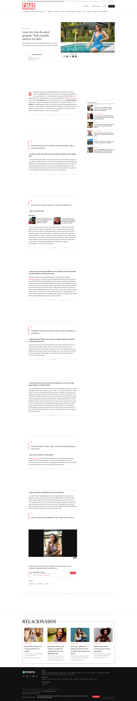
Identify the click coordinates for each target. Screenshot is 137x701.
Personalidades (70, 11)
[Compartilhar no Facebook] (67, 56)
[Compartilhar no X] (70, 56)
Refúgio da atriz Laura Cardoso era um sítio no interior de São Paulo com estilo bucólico (46, 1)
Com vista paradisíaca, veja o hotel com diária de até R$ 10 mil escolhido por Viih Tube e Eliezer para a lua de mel (104, 151)
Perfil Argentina (84, 679)
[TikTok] (36, 676)
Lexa (47, 583)
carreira (40, 583)
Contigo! (79, 672)
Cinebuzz (73, 672)
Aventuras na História (53, 672)
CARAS (68, 672)
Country (94, 11)
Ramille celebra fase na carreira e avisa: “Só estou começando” (102, 648)
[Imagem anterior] (30, 543)
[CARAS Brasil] (28, 6)
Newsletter (96, 6)
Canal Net (44, 679)
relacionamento (33, 279)
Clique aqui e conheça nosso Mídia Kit (31, 692)
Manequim (107, 672)
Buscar (86, 6)
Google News (40, 575)
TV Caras (62, 11)
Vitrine (89, 11)
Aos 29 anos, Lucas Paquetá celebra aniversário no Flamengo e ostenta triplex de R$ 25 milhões (103, 109)
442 (95, 679)
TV (45, 11)
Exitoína (59, 679)
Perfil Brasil (50, 674)
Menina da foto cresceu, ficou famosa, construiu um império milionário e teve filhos (104, 134)
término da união (71, 98)
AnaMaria (44, 672)
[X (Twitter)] (30, 676)
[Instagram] (23, 676)
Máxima (44, 674)
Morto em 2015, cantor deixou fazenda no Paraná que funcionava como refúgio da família (82, 1)
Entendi (96, 696)
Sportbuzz (60, 674)
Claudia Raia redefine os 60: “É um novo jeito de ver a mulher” (33, 648)
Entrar (105, 6)
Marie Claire (65, 679)
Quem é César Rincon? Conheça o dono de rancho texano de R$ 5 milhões (104, 142)
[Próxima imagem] (74, 543)
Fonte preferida (46, 575)
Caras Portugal (102, 11)
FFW (83, 672)
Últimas (56, 11)
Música (42, 11)
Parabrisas (76, 679)
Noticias (71, 679)
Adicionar (73, 572)
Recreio (55, 674)
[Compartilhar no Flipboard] (73, 56)
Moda (36, 11)
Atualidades (26, 11)
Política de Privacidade (28, 697)
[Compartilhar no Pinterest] (76, 56)
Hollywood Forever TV (91, 672)
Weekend (91, 679)
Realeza (50, 11)
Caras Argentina (52, 679)
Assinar (112, 6)
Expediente (44, 684)
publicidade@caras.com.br (49, 691)
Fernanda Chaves (37, 54)
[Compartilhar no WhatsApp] (64, 56)
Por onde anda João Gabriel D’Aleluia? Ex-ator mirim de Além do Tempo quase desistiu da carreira (104, 117)
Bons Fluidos (62, 672)
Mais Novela (101, 672)
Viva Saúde (71, 674)
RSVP (83, 11)
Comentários (33, 59)
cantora (32, 583)
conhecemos (36, 458)
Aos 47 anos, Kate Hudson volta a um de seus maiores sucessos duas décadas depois (104, 126)
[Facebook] (27, 676)
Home (23, 28)
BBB (33, 11)
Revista (79, 11)
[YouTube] (33, 676)
